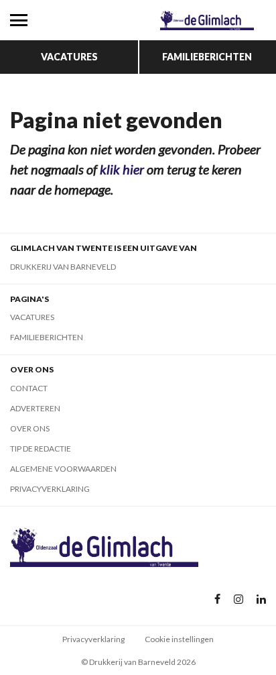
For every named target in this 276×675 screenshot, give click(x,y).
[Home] (207, 20)
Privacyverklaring (50, 489)
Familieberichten (207, 56)
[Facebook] (217, 599)
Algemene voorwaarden (63, 469)
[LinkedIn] (261, 599)
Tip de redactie (40, 449)
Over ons (30, 428)
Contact (29, 388)
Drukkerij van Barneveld (63, 267)
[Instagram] (238, 599)
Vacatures (69, 56)
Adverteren (35, 408)
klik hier (122, 169)
